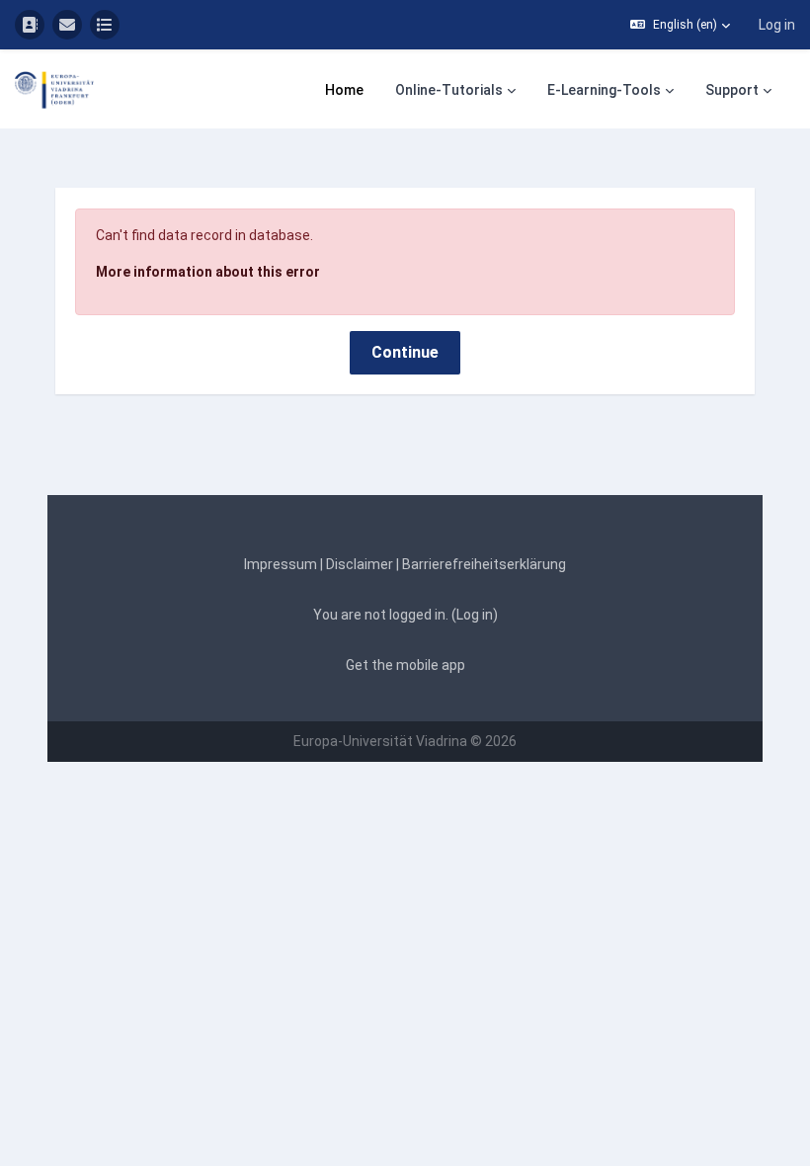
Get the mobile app (405, 665)
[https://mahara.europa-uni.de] (105, 25)
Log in (777, 25)
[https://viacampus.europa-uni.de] (29, 25)
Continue (405, 352)
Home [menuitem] (344, 90)
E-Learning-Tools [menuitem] (604, 90)
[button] (680, 25)
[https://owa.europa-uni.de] (67, 25)
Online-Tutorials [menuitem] (449, 90)
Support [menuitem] (732, 90)
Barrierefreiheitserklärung (484, 564)
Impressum (280, 564)
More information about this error (208, 272)
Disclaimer (359, 564)
